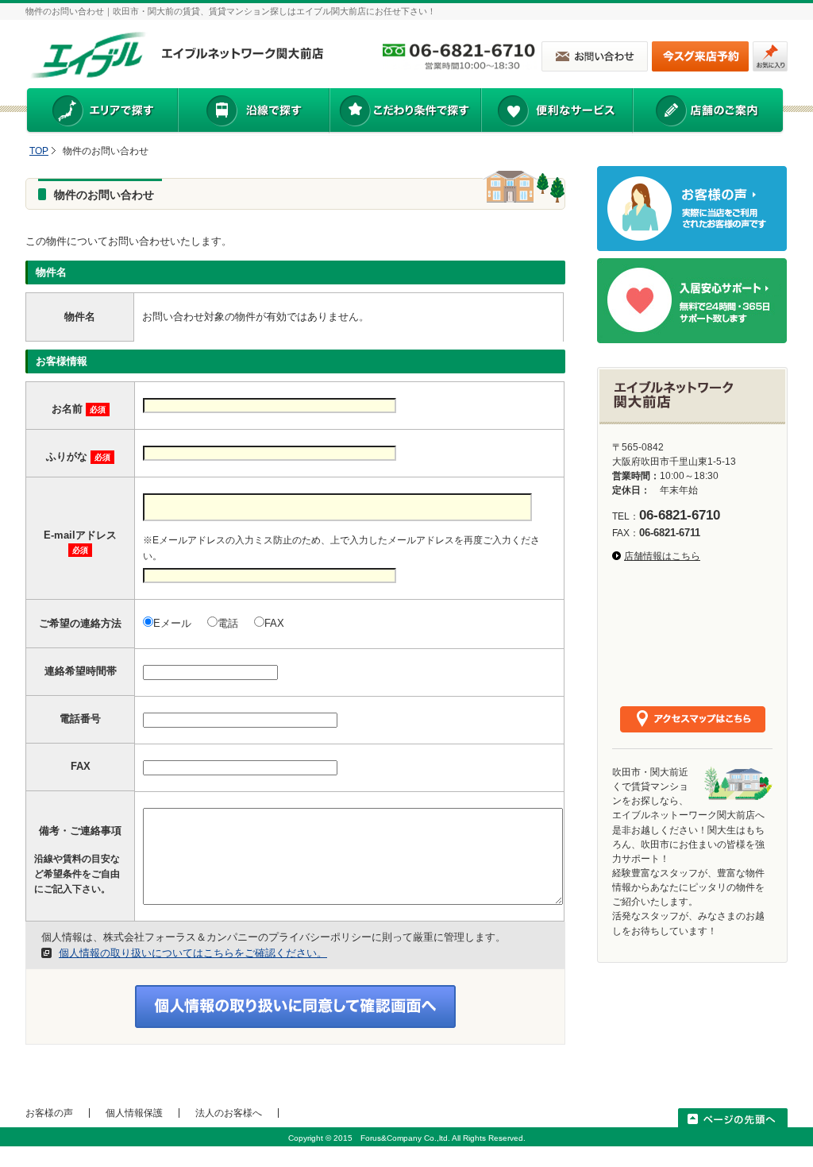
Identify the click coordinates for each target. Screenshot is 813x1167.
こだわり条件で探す (404, 112)
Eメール (172, 623)
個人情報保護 (134, 1113)
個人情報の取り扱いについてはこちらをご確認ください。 (193, 953)
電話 (228, 623)
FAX (274, 623)
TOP (38, 150)
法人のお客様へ (228, 1113)
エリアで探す (101, 112)
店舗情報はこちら (662, 556)
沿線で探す (253, 112)
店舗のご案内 (708, 112)
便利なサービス (556, 112)
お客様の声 (49, 1113)
